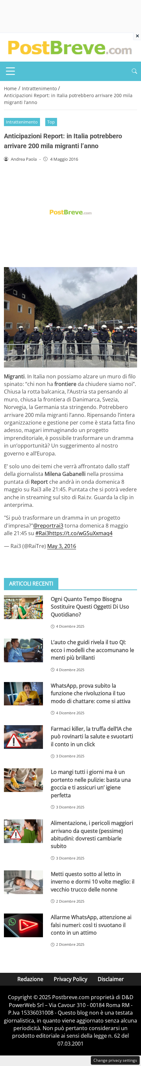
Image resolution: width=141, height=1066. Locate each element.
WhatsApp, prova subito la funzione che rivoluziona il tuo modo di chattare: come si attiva (91, 693)
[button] (134, 71)
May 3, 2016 (61, 546)
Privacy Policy (70, 979)
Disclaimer (111, 979)
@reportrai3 (48, 525)
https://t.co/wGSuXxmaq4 (80, 533)
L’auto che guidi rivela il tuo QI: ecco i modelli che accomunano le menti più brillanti (92, 650)
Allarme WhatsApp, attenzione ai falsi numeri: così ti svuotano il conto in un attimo (91, 925)
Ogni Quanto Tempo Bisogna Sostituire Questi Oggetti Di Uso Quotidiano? (90, 606)
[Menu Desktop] (10, 71)
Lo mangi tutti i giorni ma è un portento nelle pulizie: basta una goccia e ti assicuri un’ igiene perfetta (91, 783)
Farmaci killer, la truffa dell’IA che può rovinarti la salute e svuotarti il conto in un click (92, 736)
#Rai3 (42, 533)
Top (51, 122)
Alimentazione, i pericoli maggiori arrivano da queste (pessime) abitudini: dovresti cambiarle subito (92, 834)
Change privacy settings (115, 1060)
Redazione (30, 979)
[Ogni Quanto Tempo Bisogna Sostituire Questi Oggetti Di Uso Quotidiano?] (23, 607)
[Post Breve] (69, 46)
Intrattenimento (22, 122)
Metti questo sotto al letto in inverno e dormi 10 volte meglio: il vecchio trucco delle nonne (92, 881)
